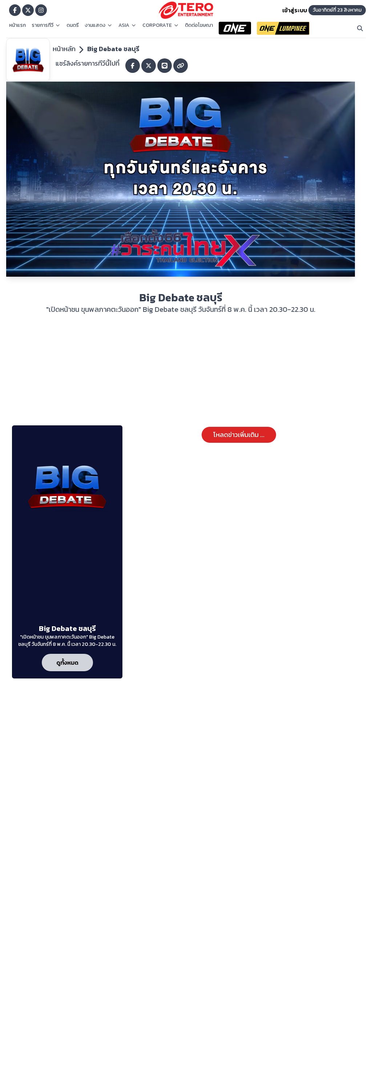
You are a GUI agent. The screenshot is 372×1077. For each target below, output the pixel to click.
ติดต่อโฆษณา (199, 25)
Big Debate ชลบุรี (113, 49)
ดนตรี (72, 25)
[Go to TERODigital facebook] (15, 10)
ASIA (123, 25)
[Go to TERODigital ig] (41, 10)
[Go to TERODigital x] (28, 10)
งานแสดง (95, 25)
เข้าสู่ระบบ (294, 10)
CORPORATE (157, 25)
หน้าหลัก (64, 49)
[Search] (360, 28)
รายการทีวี (42, 25)
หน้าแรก (17, 25)
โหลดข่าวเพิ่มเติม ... (238, 435)
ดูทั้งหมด (67, 662)
